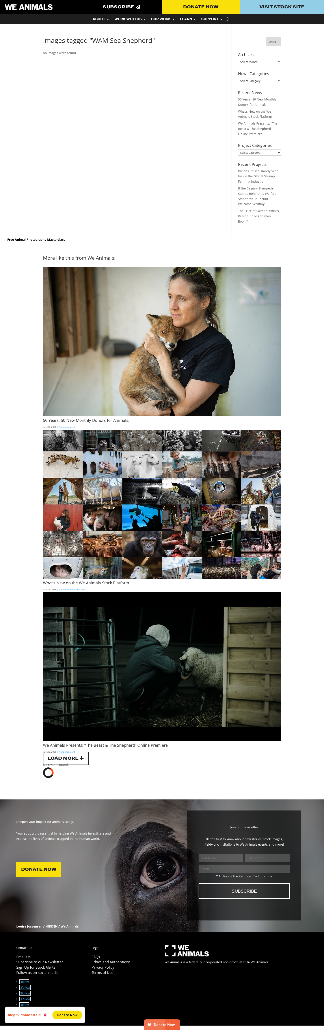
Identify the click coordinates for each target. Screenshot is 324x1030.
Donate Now (200, 7)
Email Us (23, 956)
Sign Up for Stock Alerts (35, 967)
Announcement (67, 426)
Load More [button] (63, 758)
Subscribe (118, 7)
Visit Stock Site (281, 7)
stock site (81, 589)
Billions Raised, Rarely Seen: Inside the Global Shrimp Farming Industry (258, 176)
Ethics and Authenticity (111, 962)
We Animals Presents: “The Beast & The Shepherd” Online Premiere (257, 128)
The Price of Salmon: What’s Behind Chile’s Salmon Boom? (258, 216)
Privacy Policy (103, 967)
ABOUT (99, 20)
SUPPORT (209, 20)
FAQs (96, 956)
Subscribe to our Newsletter (39, 962)
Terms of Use (102, 972)
